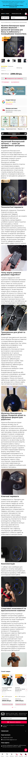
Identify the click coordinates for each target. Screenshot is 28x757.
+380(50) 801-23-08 (16, 13)
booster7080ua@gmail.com (10, 739)
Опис (2, 129)
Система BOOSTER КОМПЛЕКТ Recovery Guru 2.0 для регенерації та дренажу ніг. (7, 689)
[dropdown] (2, 9)
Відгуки (21, 129)
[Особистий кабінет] (26, 9)
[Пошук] (25, 17)
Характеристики (11, 129)
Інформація (4, 731)
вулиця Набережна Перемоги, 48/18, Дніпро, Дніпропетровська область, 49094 (14, 746)
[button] (1, 60)
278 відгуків (9, 104)
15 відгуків (10, 66)
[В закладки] (12, 675)
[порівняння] (12, 678)
